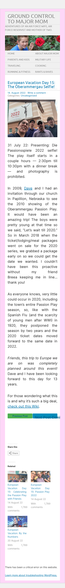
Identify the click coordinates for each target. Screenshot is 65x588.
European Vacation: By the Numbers (17, 533)
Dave (28, 188)
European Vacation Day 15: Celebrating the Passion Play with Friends (17, 491)
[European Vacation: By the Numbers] (17, 521)
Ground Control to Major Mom (31, 19)
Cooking (40, 66)
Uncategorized (29, 95)
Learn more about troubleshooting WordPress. (31, 575)
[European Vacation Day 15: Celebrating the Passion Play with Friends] (17, 476)
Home (11, 53)
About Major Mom (47, 53)
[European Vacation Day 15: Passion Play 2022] (41, 476)
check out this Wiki (23, 406)
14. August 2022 (16, 92)
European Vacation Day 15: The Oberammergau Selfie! (31, 85)
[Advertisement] (36, 427)
